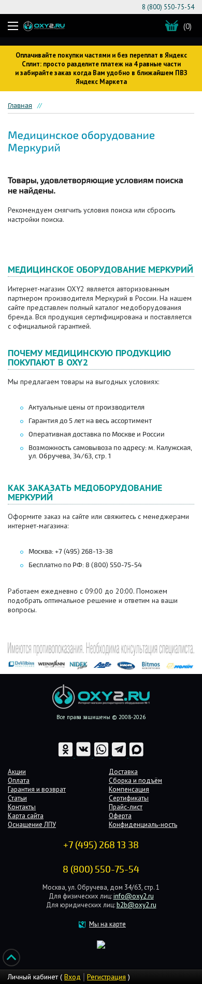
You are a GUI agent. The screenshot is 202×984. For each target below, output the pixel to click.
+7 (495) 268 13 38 (101, 845)
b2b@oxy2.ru (136, 905)
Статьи (17, 798)
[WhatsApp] (102, 755)
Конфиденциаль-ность (143, 824)
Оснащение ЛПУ (32, 824)
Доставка (123, 771)
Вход (72, 976)
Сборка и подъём (135, 780)
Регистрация (106, 976)
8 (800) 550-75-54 (168, 7)
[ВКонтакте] (84, 755)
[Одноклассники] (66, 755)
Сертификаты (129, 798)
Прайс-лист (125, 807)
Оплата (19, 780)
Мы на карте (107, 924)
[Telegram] (119, 755)
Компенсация (129, 789)
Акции (17, 771)
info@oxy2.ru (133, 896)
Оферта (120, 815)
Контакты (22, 807)
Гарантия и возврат (37, 789)
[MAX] (136, 755)
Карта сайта (26, 815)
